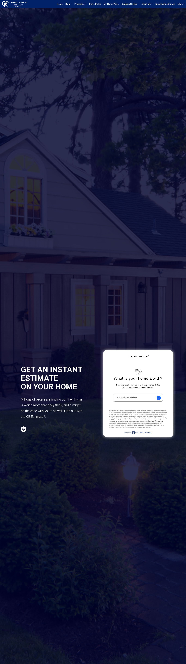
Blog (68, 5)
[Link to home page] (16, 4)
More (181, 5)
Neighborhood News (165, 4)
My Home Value (111, 4)
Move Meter (95, 4)
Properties (80, 5)
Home (60, 4)
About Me (147, 5)
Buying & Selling (130, 5)
